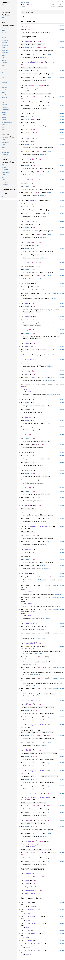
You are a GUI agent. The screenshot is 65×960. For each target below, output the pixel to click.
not (25, 565)
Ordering (49, 577)
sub (25, 812)
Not (26, 553)
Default (28, 360)
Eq (26, 371)
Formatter (43, 350)
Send (27, 880)
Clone (27, 284)
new (28, 29)
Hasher (34, 377)
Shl (26, 704)
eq (24, 626)
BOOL (28, 119)
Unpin (27, 887)
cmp (25, 577)
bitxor (26, 234)
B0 (22, 64)
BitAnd (28, 138)
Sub (46, 797)
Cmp (26, 303)
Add (26, 41)
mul (25, 518)
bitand (26, 151)
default (27, 363)
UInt (34, 47)
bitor (26, 192)
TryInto (34, 951)
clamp (26, 609)
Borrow (31, 909)
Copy (27, 343)
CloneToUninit (34, 923)
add (25, 54)
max (25, 409)
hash (25, 377)
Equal (35, 306)
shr (25, 763)
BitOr (27, 180)
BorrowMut (32, 916)
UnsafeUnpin (30, 890)
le (24, 667)
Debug (27, 346)
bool (33, 119)
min (25, 462)
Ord (26, 574)
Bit (26, 113)
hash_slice (28, 384)
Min (26, 452)
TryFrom (34, 944)
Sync (27, 883)
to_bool (27, 132)
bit (28, 2)
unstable (55, 293)
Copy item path (31, 4)
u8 (30, 116)
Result (23, 352)
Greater (36, 320)
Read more (43, 57)
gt (24, 678)
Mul (26, 506)
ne (24, 633)
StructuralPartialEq (34, 794)
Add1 (24, 90)
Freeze (28, 873)
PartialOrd (30, 643)
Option (23, 648)
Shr (26, 750)
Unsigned (32, 62)
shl (25, 717)
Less (34, 333)
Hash (27, 374)
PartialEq (29, 623)
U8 (27, 116)
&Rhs (39, 633)
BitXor (28, 221)
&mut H (23, 386)
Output (27, 47)
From (30, 930)
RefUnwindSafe (31, 877)
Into (33, 934)
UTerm (39, 41)
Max (26, 399)
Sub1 (24, 846)
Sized (29, 391)
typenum (23, 2)
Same (30, 941)
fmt (25, 350)
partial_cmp (28, 646)
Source (23, 7)
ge (24, 688)
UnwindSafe (30, 893)
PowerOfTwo (30, 701)
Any (29, 903)
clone (26, 287)
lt (24, 657)
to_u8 (26, 129)
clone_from (28, 293)
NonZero (28, 549)
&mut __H (54, 377)
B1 (26, 26)
